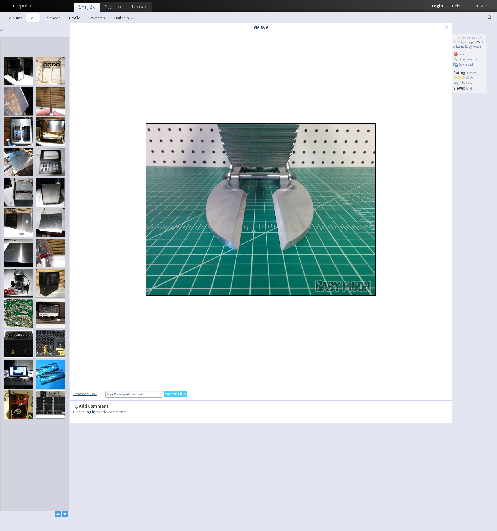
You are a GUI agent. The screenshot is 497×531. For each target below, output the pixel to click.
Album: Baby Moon (467, 46)
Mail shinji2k (124, 17)
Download (465, 64)
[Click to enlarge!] (261, 209)
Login (437, 5)
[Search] (489, 17)
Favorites (97, 17)
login (90, 411)
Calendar (52, 17)
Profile (74, 17)
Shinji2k (87, 6)
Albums (15, 17)
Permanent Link (85, 394)
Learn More (479, 5)
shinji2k (470, 42)
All (33, 17)
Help (456, 5)
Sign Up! (113, 6)
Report (463, 54)
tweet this (175, 393)
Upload (140, 6)
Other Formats (469, 59)
